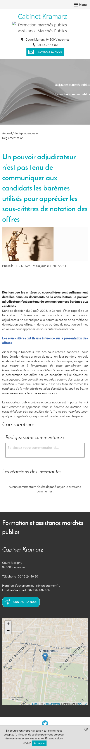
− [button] (8, 630)
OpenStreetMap (52, 703)
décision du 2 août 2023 (30, 310)
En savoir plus (53, 738)
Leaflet (35, 703)
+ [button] (8, 624)
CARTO (82, 703)
